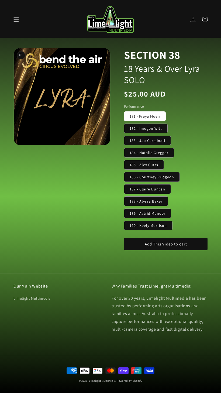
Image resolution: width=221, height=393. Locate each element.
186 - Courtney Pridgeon (152, 177)
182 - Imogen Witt (146, 128)
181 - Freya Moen (145, 116)
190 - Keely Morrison (148, 225)
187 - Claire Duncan (147, 189)
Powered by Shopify (130, 380)
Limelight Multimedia (32, 298)
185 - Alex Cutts (144, 164)
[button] (16, 19)
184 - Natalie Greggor (149, 152)
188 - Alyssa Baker (146, 201)
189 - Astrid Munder (147, 213)
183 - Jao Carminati (147, 140)
